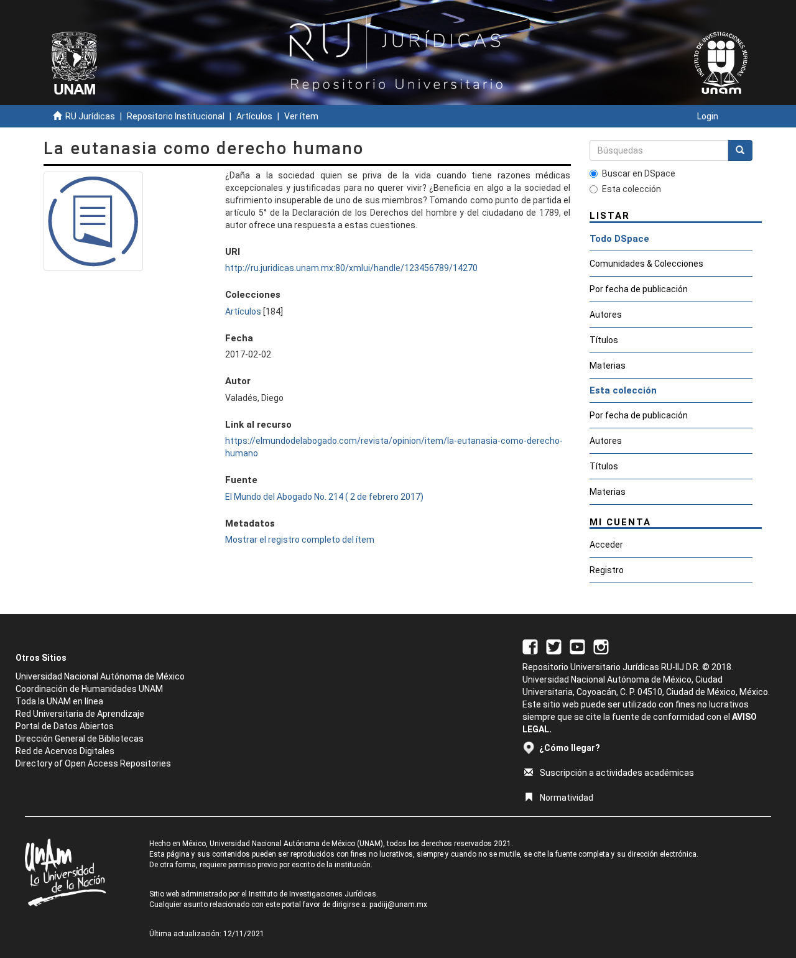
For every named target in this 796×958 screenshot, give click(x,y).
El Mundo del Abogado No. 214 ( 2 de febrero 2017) (324, 497)
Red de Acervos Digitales (65, 751)
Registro (607, 570)
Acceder (606, 545)
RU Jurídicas (90, 116)
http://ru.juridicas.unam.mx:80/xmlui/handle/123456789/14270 (351, 268)
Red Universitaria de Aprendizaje (80, 714)
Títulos (604, 340)
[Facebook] (530, 646)
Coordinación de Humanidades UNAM (89, 689)
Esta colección (631, 189)
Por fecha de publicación (639, 289)
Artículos (254, 116)
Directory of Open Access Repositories (93, 763)
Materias (608, 366)
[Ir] (740, 150)
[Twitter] (554, 646)
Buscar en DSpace (638, 173)
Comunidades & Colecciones (646, 264)
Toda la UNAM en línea (59, 701)
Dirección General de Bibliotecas (80, 739)
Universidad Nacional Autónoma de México (100, 676)
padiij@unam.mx (398, 904)
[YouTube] (577, 646)
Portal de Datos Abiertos (65, 726)
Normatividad (566, 798)
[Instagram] (601, 646)
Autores (606, 315)
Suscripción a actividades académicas (617, 773)
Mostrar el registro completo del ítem (299, 540)
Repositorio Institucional (175, 116)
